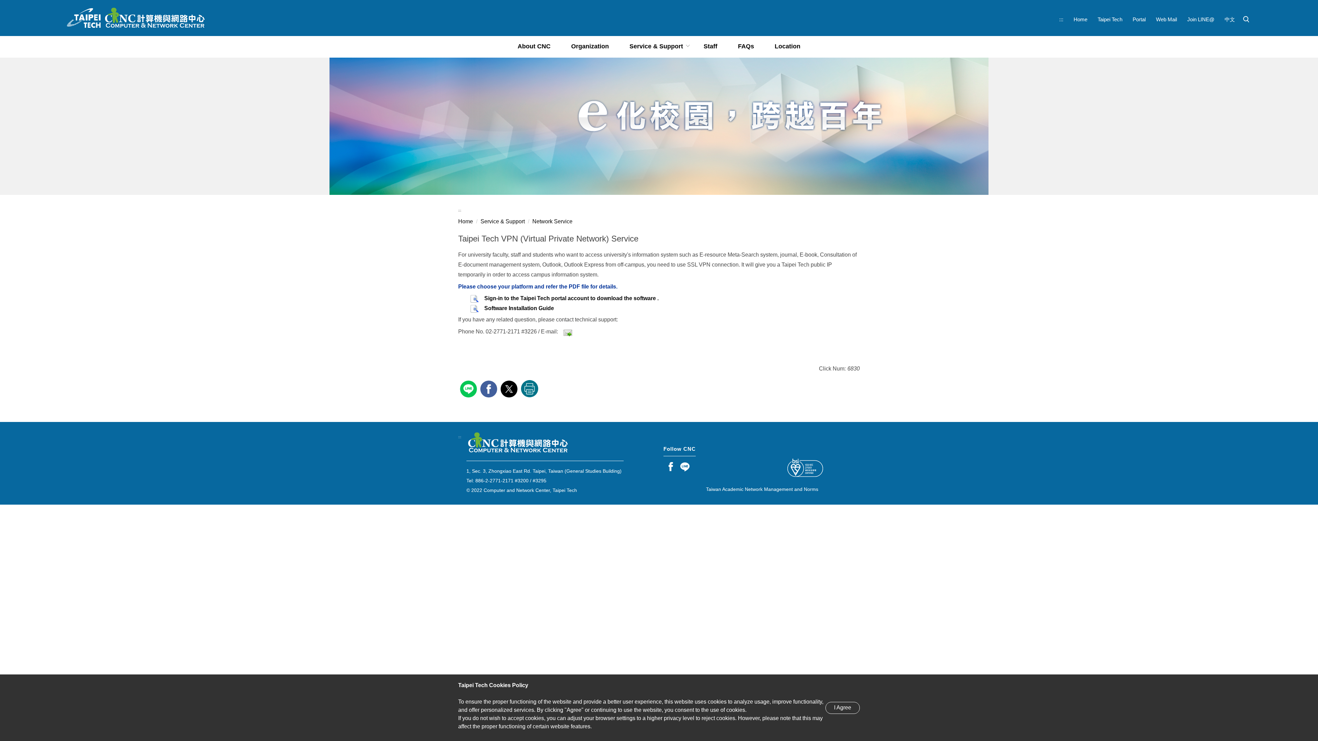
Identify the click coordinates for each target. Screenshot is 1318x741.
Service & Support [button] (656, 46)
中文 (1230, 19)
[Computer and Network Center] (135, 18)
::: (1061, 19)
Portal (1139, 19)
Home (1080, 19)
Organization (590, 46)
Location (787, 46)
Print (529, 388)
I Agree (842, 707)
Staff (710, 46)
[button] (1246, 19)
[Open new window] (671, 466)
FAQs (746, 46)
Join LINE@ (1200, 19)
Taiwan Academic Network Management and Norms (762, 489)
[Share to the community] (469, 388)
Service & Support (503, 221)
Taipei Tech (1110, 19)
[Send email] (568, 331)
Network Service (552, 221)
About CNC (534, 46)
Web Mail (1166, 19)
